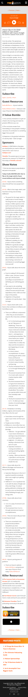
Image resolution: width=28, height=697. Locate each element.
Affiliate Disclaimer (14, 689)
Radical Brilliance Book (8, 109)
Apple (4, 97)
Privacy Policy (22, 687)
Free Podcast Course (10, 596)
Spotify (9, 97)
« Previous (11, 10)
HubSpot (5, 146)
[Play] (14, 22)
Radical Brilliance (10, 567)
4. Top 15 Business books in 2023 (12, 663)
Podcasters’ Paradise (10, 601)
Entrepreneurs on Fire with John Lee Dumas (14, 2)
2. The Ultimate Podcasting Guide (12, 654)
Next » (18, 10)
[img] (5, 23)
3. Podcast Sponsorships (11, 659)
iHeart (14, 97)
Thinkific (5, 156)
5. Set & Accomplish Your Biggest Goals (11, 669)
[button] (2, 3)
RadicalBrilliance (7, 105)
